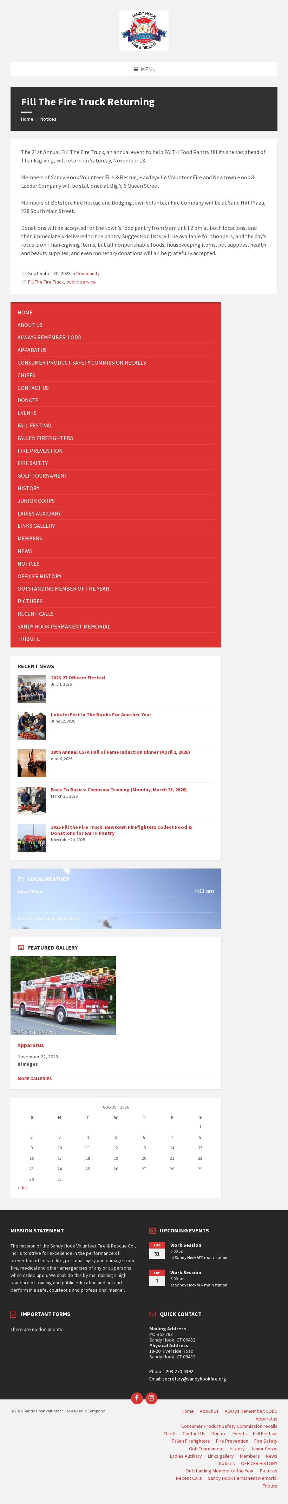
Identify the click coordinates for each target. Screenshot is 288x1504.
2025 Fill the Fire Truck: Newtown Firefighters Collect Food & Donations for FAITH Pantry (121, 830)
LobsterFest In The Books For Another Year (101, 714)
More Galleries (35, 1078)
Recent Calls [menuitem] (189, 1478)
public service (81, 282)
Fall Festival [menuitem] (265, 1433)
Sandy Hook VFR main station (201, 1257)
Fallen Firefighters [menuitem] (191, 1441)
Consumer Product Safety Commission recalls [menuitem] (229, 1426)
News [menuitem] (271, 1456)
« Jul (22, 1187)
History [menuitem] (237, 1448)
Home (27, 119)
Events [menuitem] (240, 1433)
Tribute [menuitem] (270, 1486)
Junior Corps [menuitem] (264, 1448)
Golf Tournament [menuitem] (206, 1448)
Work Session (185, 1245)
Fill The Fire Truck (46, 282)
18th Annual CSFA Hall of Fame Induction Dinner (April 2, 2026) (120, 752)
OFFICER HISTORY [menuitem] (259, 1463)
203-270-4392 (179, 1371)
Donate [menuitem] (219, 1433)
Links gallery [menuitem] (221, 1456)
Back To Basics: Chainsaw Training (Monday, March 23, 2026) (119, 789)
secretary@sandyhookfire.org (194, 1379)
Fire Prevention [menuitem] (232, 1441)
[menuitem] (116, 312)
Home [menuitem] (188, 1411)
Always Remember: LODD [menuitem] (251, 1411)
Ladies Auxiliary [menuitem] (186, 1456)
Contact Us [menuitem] (194, 1433)
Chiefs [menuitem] (170, 1433)
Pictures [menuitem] (268, 1471)
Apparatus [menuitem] (266, 1419)
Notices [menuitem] (227, 1463)
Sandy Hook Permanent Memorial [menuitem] (242, 1478)
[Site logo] (144, 48)
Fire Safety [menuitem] (265, 1441)
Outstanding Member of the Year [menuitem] (219, 1471)
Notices (48, 119)
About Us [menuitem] (209, 1411)
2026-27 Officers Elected (78, 677)
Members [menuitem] (250, 1456)
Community (88, 273)
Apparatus (31, 1045)
